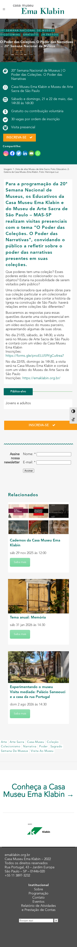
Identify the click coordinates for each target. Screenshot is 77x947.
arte (4, 742)
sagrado (56, 746)
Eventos (38, 901)
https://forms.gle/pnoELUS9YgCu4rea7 (35, 355)
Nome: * (29, 454)
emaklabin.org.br (17, 855)
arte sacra (17, 742)
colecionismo (10, 746)
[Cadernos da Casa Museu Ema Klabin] (38, 519)
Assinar (28, 470)
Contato (38, 897)
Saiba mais (20, 562)
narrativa (29, 746)
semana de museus (14, 751)
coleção (53, 742)
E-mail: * (29, 462)
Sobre (38, 889)
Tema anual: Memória (28, 617)
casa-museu (35, 742)
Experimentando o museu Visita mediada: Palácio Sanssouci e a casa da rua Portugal (37, 692)
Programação (38, 893)
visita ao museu (42, 751)
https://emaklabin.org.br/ (41, 378)
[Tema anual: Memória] (38, 596)
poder (43, 746)
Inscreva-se (16, 137)
